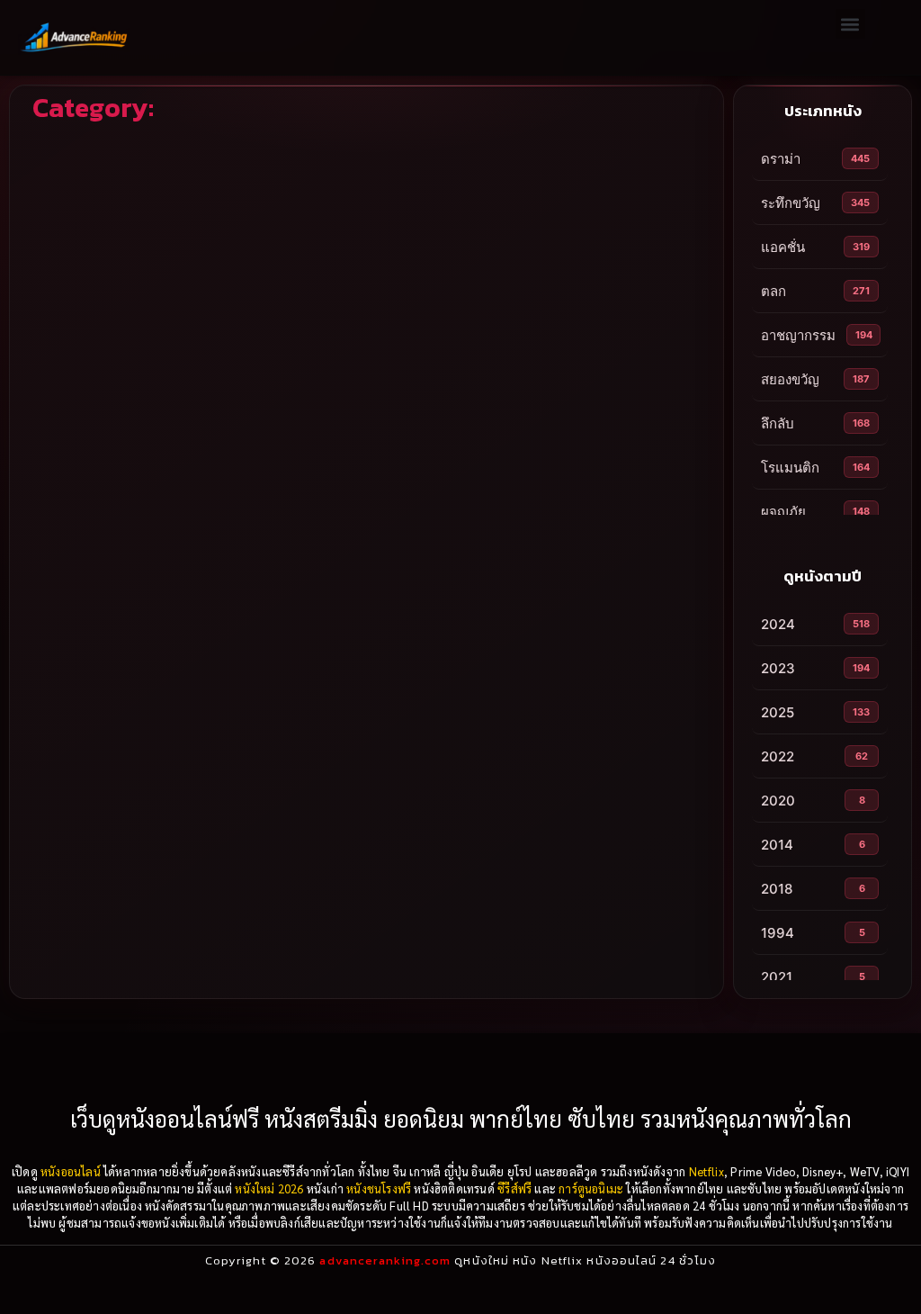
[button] (850, 24)
